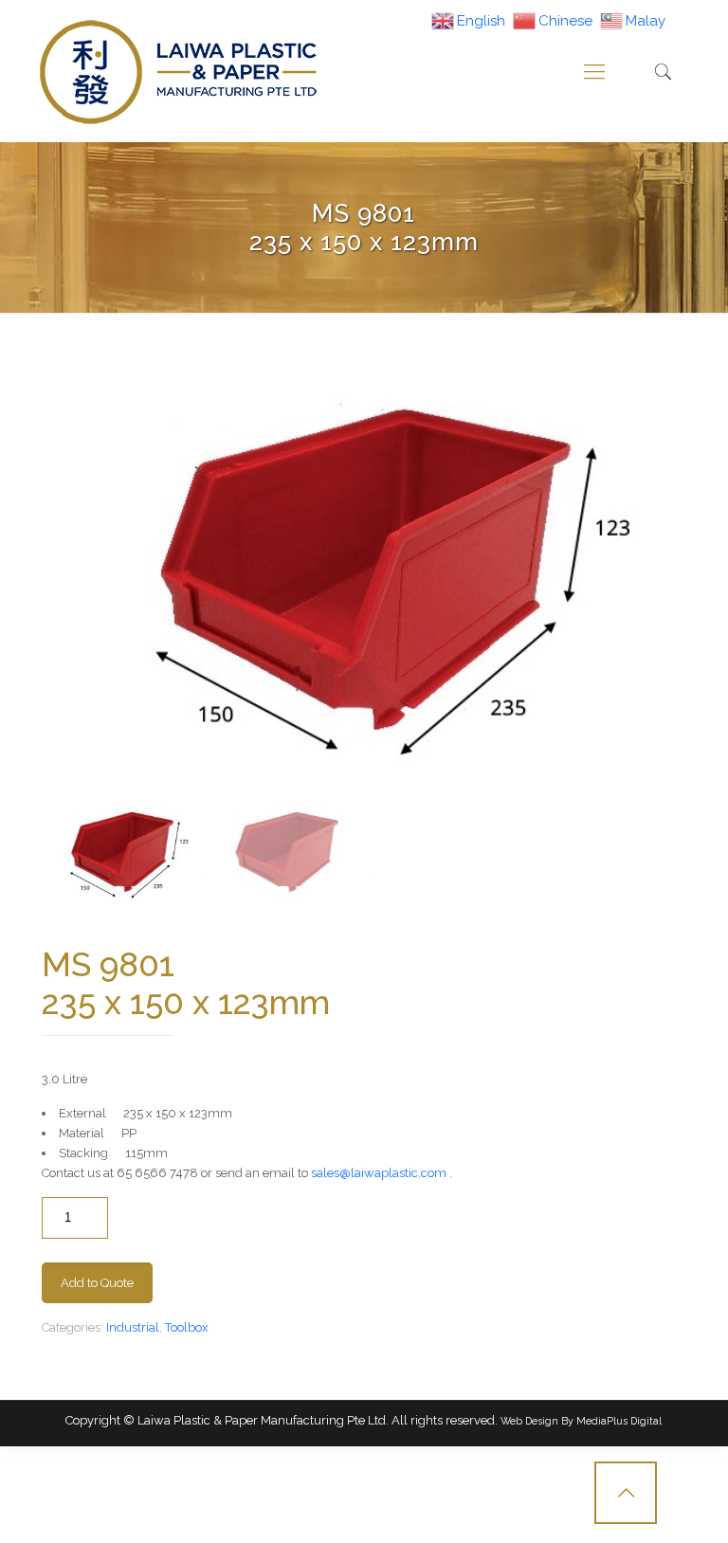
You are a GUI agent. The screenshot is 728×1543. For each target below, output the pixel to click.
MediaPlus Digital (619, 1420)
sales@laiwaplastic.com (378, 1173)
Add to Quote (97, 1283)
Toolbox (187, 1327)
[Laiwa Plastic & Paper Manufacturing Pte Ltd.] (177, 71)
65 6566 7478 (157, 1173)
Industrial (132, 1327)
